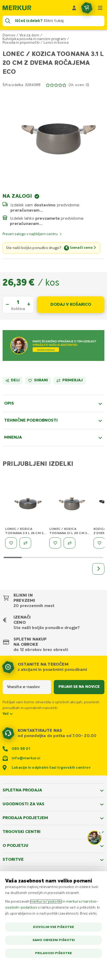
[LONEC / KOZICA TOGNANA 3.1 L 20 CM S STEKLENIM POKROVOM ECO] (70, 505)
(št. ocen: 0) (79, 85)
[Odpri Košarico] (87, 8)
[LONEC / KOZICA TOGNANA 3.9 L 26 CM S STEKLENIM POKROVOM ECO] (26, 505)
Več (6, 714)
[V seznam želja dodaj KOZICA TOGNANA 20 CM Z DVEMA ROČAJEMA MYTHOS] (99, 542)
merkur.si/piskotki (46, 901)
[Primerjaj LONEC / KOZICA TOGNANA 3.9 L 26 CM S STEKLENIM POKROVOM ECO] (25, 542)
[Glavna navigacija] (100, 8)
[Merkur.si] (17, 7)
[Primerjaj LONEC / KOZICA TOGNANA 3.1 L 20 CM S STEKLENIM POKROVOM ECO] (69, 542)
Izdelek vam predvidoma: (45, 205)
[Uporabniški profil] (74, 8)
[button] (53, 136)
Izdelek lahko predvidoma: (47, 218)
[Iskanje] (8, 21)
